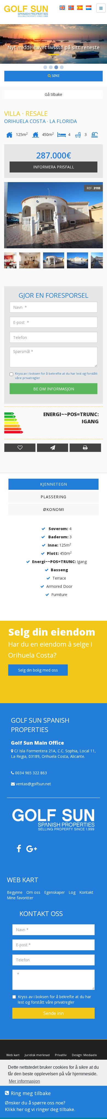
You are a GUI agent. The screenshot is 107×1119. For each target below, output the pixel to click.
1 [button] (45, 68)
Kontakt (86, 892)
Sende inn (53, 1013)
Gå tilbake (53, 94)
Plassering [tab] (53, 496)
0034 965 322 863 (30, 772)
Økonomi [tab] (53, 509)
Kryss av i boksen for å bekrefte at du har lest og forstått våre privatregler (54, 999)
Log (72, 892)
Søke (55, 75)
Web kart (12, 1055)
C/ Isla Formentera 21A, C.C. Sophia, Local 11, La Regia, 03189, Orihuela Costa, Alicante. (53, 753)
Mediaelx (90, 1055)
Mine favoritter (20, 897)
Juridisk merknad (37, 1055)
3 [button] (56, 68)
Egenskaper (54, 892)
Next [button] (101, 44)
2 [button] (51, 68)
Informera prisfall (53, 166)
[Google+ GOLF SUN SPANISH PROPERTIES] (33, 850)
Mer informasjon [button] (24, 1081)
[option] (53, 44)
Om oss (33, 892)
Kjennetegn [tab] (53, 484)
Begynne (14, 892)
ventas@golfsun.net (33, 783)
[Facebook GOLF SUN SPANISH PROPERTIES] (20, 850)
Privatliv (61, 1055)
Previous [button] (5, 44)
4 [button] (61, 68)
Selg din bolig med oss (38, 670)
